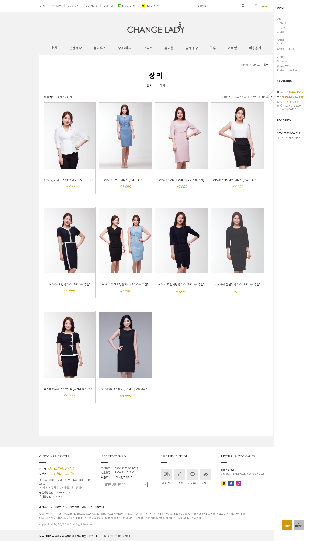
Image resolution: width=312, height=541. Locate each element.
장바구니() (91, 6)
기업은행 (119, 468)
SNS (279, 44)
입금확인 (282, 32)
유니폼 (169, 48)
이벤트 (205, 483)
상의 (266, 64)
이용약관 (59, 507)
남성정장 (192, 48)
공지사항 (282, 23)
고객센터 (108, 6)
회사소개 (44, 507)
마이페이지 (73, 6)
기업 (288, 131)
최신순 (264, 97)
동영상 (281, 56)
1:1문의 (281, 27)
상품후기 (282, 39)
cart (264, 6)
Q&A (279, 18)
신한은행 (117, 472)
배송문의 (166, 483)
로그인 (42, 6)
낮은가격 (226, 97)
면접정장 (75, 48)
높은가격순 (240, 97)
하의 (162, 85)
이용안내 (99, 507)
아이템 (232, 48)
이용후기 (255, 48)
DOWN (298, 526)
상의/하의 (125, 48)
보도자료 (282, 61)
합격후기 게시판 (286, 48)
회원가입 (57, 6)
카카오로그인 (153, 6)
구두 (213, 48)
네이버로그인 (129, 6)
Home (244, 64)
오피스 (148, 48)
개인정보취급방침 (79, 507)
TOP (287, 526)
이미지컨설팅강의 (287, 70)
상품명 (253, 97)
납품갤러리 (283, 65)
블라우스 (100, 48)
